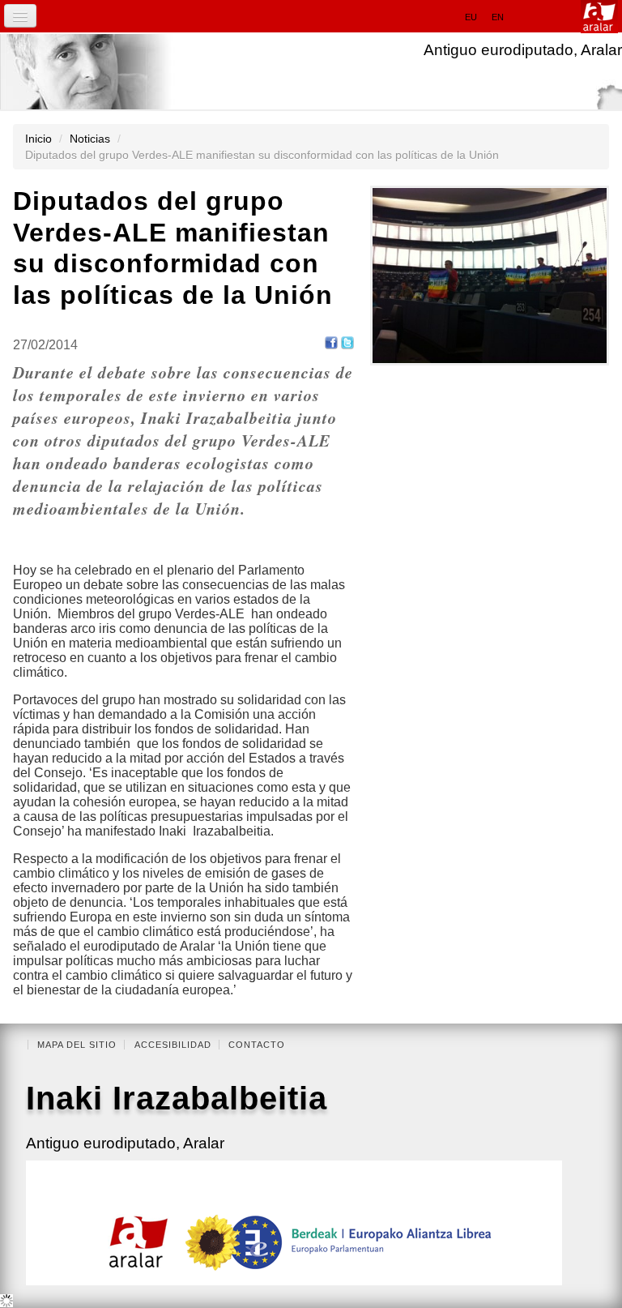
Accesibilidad (172, 1044)
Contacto (256, 1044)
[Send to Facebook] (331, 342)
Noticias (90, 138)
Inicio (38, 138)
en (498, 17)
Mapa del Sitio (77, 1044)
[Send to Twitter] (347, 342)
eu (471, 17)
